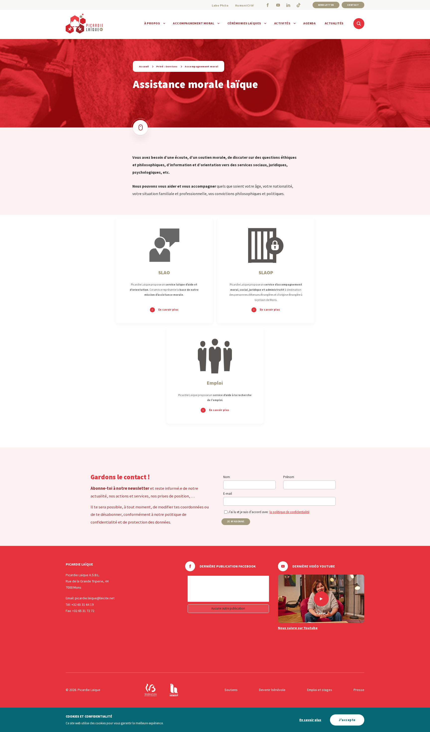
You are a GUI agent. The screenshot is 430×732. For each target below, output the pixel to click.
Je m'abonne (236, 521)
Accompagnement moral (193, 23)
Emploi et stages (319, 690)
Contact (353, 4)
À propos (152, 23)
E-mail (227, 493)
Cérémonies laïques (244, 23)
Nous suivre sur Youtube (298, 628)
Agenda (309, 23)
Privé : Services (166, 66)
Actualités (334, 23)
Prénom (288, 477)
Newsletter (326, 4)
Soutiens (231, 690)
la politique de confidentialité (289, 512)
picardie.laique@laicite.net (94, 598)
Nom (226, 477)
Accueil (144, 66)
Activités (282, 23)
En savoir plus (310, 720)
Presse (359, 690)
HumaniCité (244, 5)
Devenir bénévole (272, 690)
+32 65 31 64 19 (82, 604)
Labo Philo (220, 5)
